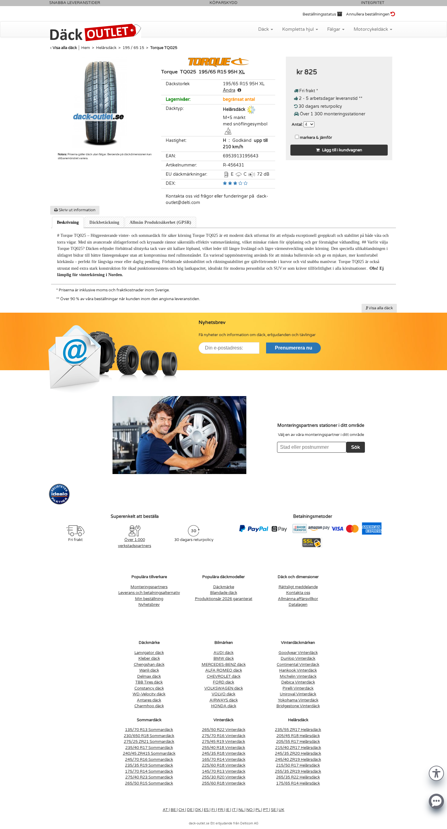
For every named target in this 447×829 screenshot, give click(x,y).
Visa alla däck (65, 47)
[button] (436, 773)
